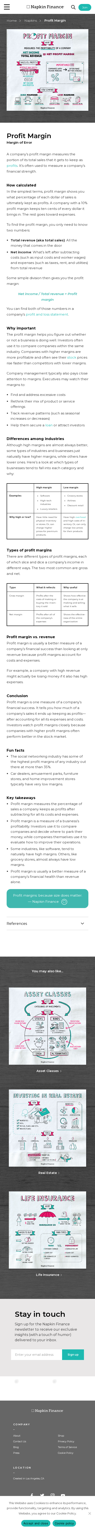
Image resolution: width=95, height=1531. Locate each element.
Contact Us (19, 1441)
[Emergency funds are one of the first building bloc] (66, 1388)
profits (12, 166)
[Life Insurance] (47, 1230)
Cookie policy (64, 1523)
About (16, 1435)
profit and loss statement (47, 314)
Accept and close (35, 1523)
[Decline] (89, 1513)
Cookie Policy (65, 1452)
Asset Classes (47, 1071)
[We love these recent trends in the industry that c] (9, 1388)
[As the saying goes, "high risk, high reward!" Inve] (28, 1388)
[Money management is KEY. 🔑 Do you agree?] (85, 1388)
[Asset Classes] (47, 1026)
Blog (16, 1447)
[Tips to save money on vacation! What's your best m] (47, 1388)
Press (16, 1452)
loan (49, 425)
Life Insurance (47, 1275)
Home (12, 21)
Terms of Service (67, 1447)
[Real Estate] (47, 1128)
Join (84, 7)
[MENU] (7, 6)
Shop (61, 1435)
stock (71, 357)
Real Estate (47, 1173)
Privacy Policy (66, 1441)
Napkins (30, 21)
